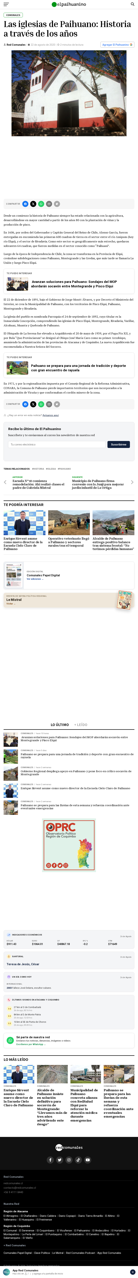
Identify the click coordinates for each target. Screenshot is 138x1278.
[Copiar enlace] (57, 204)
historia (38, 469)
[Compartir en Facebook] (25, 204)
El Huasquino (26, 1219)
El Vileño (28, 1238)
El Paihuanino (82, 1230)
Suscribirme (118, 444)
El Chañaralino (29, 1215)
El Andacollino (101, 1230)
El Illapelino (108, 1234)
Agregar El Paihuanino (115, 44)
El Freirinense (44, 1219)
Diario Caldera (48, 1215)
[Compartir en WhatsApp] (41, 204)
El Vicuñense (64, 1230)
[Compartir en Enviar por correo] (49, 204)
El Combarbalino (74, 1234)
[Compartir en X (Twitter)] (33, 204)
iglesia (51, 469)
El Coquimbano (45, 1230)
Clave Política (42, 1253)
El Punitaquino (54, 1234)
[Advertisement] (69, 167)
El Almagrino (11, 1215)
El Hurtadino (119, 1230)
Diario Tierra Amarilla (90, 1215)
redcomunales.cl (13, 1183)
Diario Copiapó (67, 1215)
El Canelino (92, 1234)
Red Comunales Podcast (80, 1253)
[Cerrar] (132, 1272)
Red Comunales (16, 45)
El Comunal (10, 1230)
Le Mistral (57, 1253)
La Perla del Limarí (32, 1234)
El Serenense (26, 1230)
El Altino (110, 1215)
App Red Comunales (109, 1253)
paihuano (65, 469)
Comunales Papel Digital (18, 1253)
